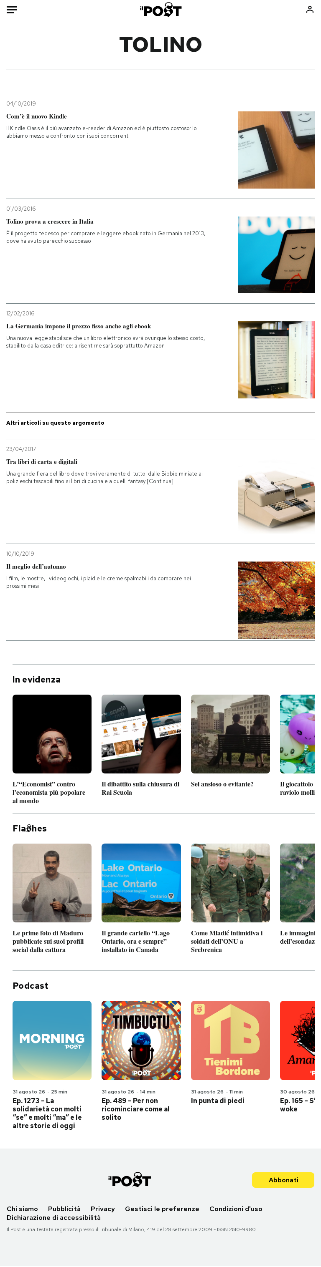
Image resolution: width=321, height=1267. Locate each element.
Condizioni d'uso (235, 1208)
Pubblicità (64, 1208)
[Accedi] (310, 9)
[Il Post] (160, 9)
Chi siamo (22, 1208)
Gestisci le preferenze (162, 1208)
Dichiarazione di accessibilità (54, 1217)
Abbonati (283, 1180)
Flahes (30, 828)
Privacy (103, 1208)
